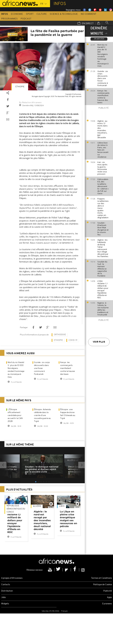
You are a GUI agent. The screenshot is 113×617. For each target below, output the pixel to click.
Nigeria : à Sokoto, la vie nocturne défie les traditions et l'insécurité (103, 309)
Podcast (26, 19)
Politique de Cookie (102, 585)
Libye (62, 506)
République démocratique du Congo (16, 509)
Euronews (107, 604)
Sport (30, 14)
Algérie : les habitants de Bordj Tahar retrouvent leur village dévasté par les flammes (102, 248)
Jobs (3, 597)
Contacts (5, 585)
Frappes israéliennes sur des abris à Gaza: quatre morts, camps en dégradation (103, 208)
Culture (41, 14)
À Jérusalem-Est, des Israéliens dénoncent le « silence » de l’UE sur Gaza (103, 186)
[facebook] (75, 569)
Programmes (9, 19)
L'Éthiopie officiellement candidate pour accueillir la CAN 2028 (15, 415)
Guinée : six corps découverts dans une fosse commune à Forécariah (102, 78)
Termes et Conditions (101, 578)
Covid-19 (73, 340)
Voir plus (99, 342)
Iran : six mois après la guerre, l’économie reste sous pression (102, 168)
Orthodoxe (60, 335)
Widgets (5, 604)
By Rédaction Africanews (30, 103)
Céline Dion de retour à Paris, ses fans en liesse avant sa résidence (102, 150)
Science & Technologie (64, 14)
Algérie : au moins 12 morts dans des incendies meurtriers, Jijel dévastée (102, 129)
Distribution (7, 591)
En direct (87, 23)
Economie (17, 14)
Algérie (37, 506)
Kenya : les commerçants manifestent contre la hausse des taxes (103, 96)
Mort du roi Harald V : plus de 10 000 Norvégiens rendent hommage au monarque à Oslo (102, 55)
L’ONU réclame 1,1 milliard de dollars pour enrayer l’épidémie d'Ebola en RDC (102, 289)
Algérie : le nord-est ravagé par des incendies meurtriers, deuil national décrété (42, 520)
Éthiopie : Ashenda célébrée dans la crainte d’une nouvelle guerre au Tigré (42, 415)
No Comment (88, 14)
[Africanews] (19, 3)
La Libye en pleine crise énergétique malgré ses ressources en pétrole (68, 519)
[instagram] (83, 569)
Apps (109, 597)
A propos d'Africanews (12, 578)
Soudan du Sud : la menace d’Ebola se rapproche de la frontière (102, 268)
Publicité (107, 591)
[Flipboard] (67, 569)
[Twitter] (58, 569)
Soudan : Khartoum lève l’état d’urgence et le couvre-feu (102, 229)
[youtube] (50, 569)
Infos (4, 14)
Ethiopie (19, 87)
